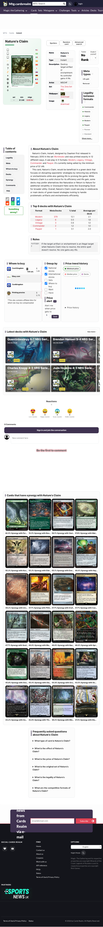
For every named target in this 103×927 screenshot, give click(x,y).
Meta (8, 163)
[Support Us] (4, 849)
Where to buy (11, 169)
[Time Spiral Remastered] (7, 71)
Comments (10, 185)
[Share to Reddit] (7, 203)
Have (50, 292)
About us (39, 854)
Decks (8, 174)
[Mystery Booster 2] (7, 68)
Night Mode (75, 853)
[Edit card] (68, 56)
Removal (86, 83)
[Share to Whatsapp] (13, 203)
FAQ (8, 191)
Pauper (50, 163)
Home (38, 846)
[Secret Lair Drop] (7, 60)
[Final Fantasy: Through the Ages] (7, 64)
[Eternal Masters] (7, 82)
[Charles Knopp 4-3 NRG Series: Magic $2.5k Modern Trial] (15, 388)
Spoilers (53, 43)
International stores (54, 275)
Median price (72, 274)
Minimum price (73, 269)
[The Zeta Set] (7, 49)
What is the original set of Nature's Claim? (51, 768)
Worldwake (59, 156)
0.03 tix (30, 100)
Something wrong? (14, 210)
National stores (52, 269)
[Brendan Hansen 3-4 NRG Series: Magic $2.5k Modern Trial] (56, 360)
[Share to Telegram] (18, 203)
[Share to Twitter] (18, 199)
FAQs (38, 870)
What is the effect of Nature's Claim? (48, 750)
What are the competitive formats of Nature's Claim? (51, 789)
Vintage (88, 160)
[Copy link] (7, 199)
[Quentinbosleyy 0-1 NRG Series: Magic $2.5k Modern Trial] (11, 360)
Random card (66, 43)
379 (56, 216)
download (65, 97)
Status (38, 873)
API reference (41, 866)
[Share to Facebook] (13, 199)
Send (55, 317)
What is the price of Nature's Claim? (52, 759)
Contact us (40, 850)
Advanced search (79, 43)
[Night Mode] (70, 4)
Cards (11, 33)
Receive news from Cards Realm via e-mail (23, 821)
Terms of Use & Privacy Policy (47, 877)
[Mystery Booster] (7, 75)
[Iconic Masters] (7, 79)
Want (50, 289)
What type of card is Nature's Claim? (52, 741)
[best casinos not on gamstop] (16, 893)
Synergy (9, 180)
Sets (50, 280)
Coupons (39, 858)
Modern (72, 160)
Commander (36, 163)
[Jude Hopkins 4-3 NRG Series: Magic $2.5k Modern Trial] (56, 388)
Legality (9, 158)
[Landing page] (5, 3)
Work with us (41, 862)
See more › (91, 332)
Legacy (80, 160)
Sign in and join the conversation (51, 430)
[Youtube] (12, 849)
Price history (73, 307)
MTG (5, 33)
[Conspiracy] (7, 86)
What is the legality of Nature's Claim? (49, 779)
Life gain (86, 79)
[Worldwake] (7, 90)
